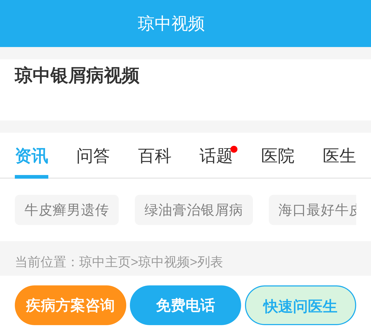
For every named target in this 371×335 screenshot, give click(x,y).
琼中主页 (108, 261)
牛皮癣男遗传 (66, 210)
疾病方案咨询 (70, 305)
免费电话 (185, 305)
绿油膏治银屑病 (193, 210)
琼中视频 (167, 261)
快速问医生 (300, 306)
